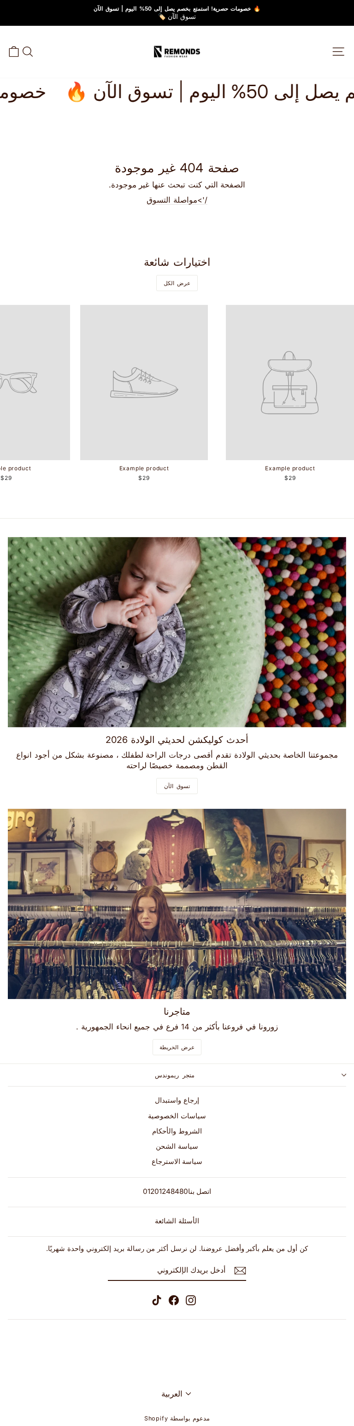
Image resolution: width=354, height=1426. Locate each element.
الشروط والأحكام (177, 1131)
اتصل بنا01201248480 (177, 1191)
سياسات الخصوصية (177, 1115)
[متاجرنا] (177, 904)
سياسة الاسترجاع (177, 1161)
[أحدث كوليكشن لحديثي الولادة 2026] (177, 632)
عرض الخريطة (177, 1047)
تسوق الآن (177, 786)
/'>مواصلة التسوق (177, 200)
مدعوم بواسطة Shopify (177, 1418)
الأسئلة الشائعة (177, 1220)
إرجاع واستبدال (177, 1100)
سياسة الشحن (177, 1146)
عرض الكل (177, 283)
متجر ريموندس (175, 1075)
